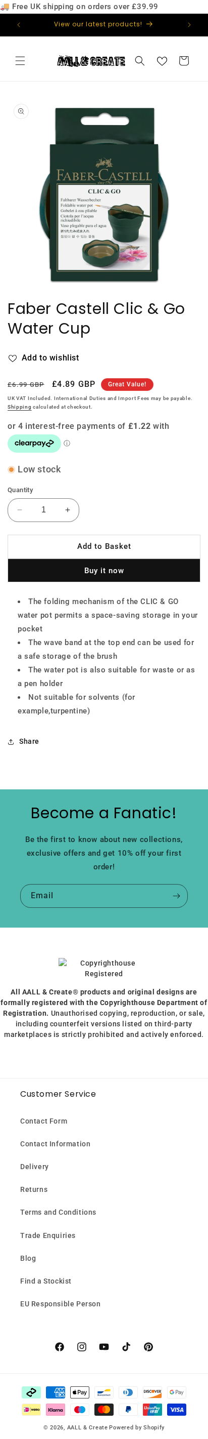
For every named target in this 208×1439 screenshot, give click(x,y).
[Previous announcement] (19, 25)
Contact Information (55, 1144)
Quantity (20, 490)
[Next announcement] (189, 25)
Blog (28, 1258)
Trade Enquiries (48, 1235)
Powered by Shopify (137, 1427)
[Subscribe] (176, 896)
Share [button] (29, 741)
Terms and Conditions (58, 1212)
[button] (20, 61)
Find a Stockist (46, 1281)
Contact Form (43, 1121)
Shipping (20, 407)
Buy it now (104, 570)
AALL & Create (87, 1427)
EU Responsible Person (60, 1304)
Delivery (34, 1167)
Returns (33, 1189)
